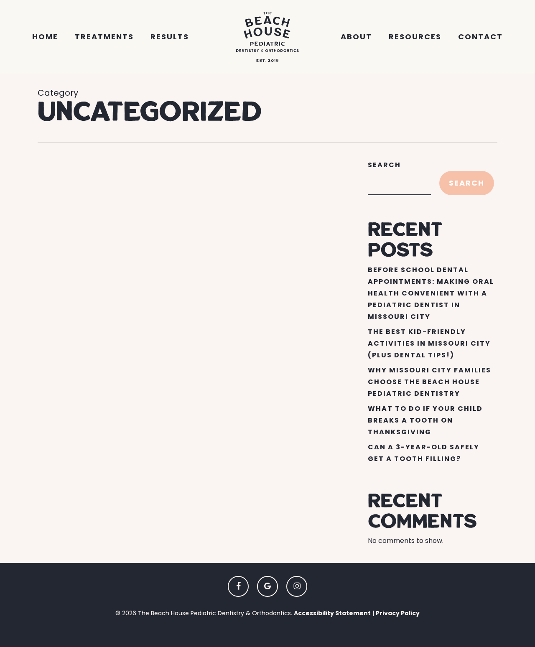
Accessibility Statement (332, 613)
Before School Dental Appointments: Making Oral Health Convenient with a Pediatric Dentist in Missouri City (431, 293)
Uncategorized (85, 433)
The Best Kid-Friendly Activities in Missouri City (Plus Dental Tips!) (429, 343)
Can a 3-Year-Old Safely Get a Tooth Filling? (423, 453)
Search (384, 165)
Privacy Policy (398, 613)
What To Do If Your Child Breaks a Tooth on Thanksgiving (425, 420)
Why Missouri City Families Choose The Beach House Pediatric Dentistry (429, 381)
